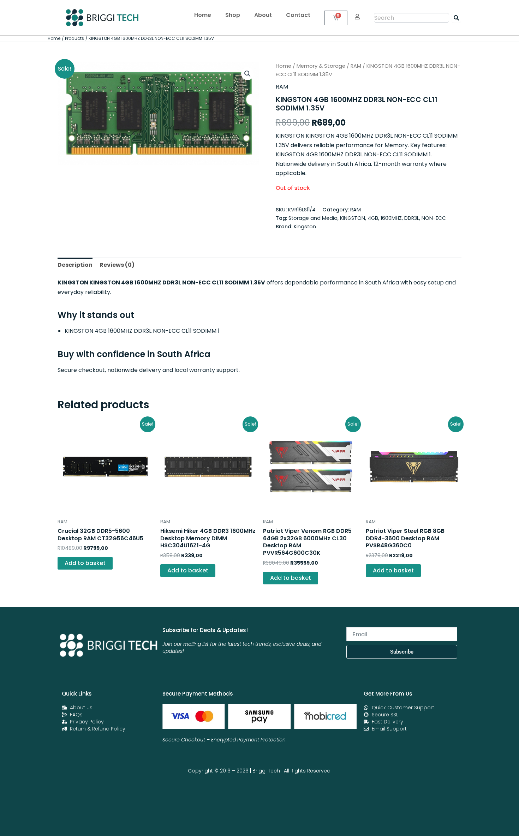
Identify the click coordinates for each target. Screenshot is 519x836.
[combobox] (411, 18)
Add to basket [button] (85, 563)
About (263, 15)
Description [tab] (75, 265)
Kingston (305, 226)
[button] (247, 73)
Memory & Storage (321, 66)
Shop (232, 15)
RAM (356, 66)
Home (202, 15)
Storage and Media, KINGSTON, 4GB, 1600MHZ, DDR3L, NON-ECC (367, 218)
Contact (298, 15)
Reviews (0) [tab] (117, 265)
